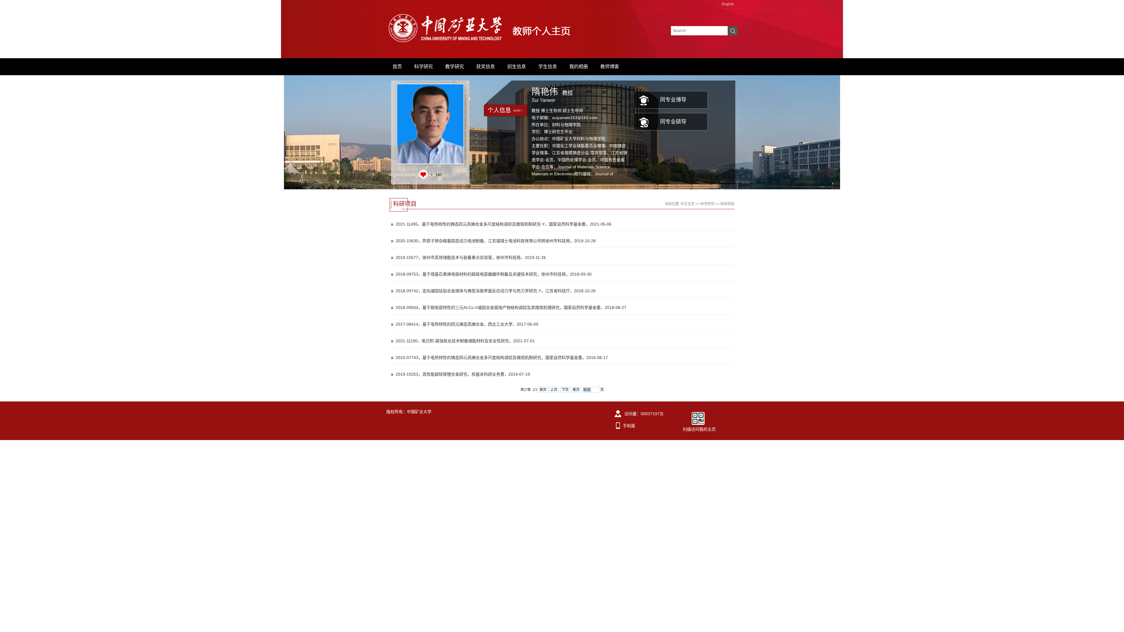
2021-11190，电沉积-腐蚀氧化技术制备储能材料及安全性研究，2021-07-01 (465, 341)
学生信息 (547, 66)
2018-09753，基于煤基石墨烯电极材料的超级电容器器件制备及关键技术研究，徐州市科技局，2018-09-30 (494, 274)
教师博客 (609, 66)
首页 (397, 66)
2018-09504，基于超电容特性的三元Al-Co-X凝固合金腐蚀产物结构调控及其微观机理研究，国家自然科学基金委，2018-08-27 (511, 307)
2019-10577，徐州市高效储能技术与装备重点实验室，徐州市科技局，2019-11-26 (471, 257)
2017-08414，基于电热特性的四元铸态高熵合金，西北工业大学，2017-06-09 (467, 324)
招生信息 (516, 66)
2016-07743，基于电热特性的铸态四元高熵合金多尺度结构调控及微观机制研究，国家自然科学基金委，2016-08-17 (502, 357)
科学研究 (423, 66)
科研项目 (727, 204)
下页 (565, 390)
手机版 (629, 425)
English (728, 4)
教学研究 (454, 66)
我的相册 (578, 66)
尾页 (576, 390)
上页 (553, 390)
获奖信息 (485, 66)
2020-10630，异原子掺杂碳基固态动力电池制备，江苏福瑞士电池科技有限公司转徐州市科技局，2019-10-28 (496, 240)
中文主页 (688, 204)
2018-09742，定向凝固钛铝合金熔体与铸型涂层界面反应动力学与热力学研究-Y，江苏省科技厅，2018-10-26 (496, 290)
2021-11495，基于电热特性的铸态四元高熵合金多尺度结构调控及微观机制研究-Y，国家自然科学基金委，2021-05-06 (503, 224)
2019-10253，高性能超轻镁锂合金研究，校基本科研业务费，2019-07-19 (463, 374)
